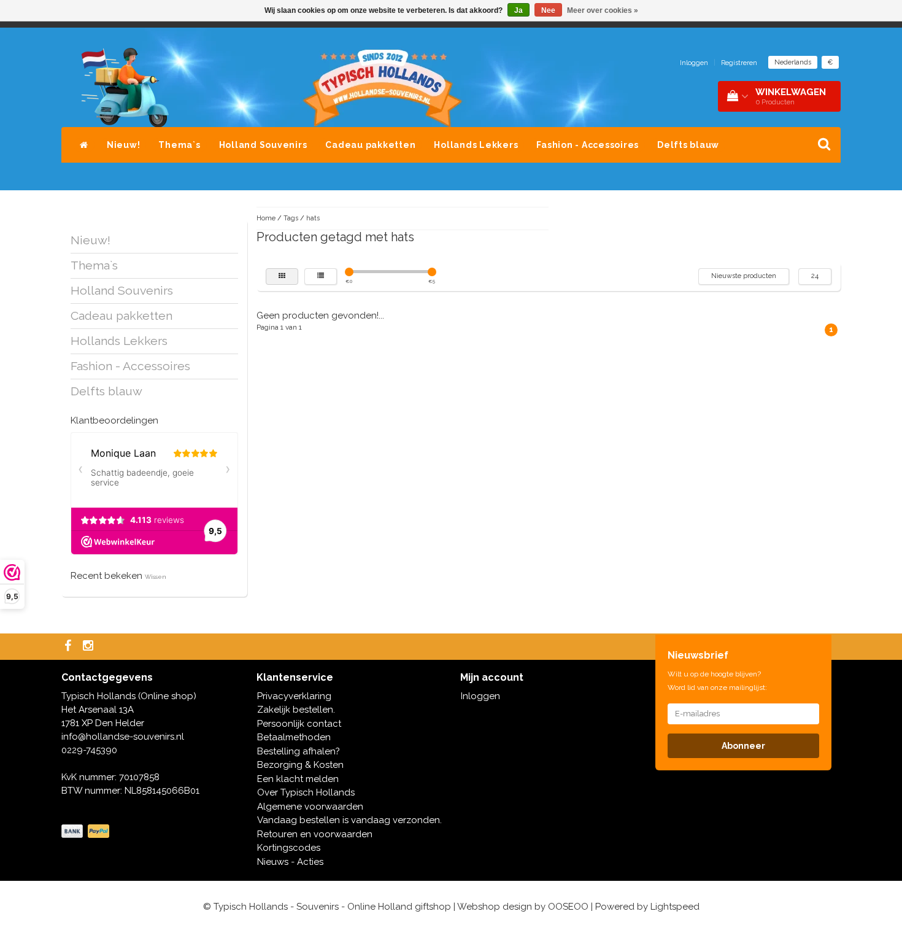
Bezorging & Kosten (300, 764)
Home (266, 218)
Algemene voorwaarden (310, 806)
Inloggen (694, 63)
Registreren (739, 63)
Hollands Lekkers (476, 145)
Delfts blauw (688, 145)
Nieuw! (124, 145)
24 (815, 276)
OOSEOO (568, 906)
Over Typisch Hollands (306, 792)
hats (313, 218)
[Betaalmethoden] (86, 831)
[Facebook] (69, 647)
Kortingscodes (288, 847)
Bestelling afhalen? (298, 751)
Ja (518, 10)
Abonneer (743, 746)
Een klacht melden (298, 778)
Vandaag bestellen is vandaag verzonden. (349, 820)
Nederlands (792, 62)
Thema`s (179, 145)
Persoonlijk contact (299, 723)
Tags (290, 218)
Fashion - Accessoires (587, 145)
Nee (548, 10)
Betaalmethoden (294, 737)
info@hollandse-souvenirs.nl (122, 736)
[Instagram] (89, 647)
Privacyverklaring (294, 696)
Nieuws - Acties (290, 861)
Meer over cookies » (602, 10)
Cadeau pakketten (370, 145)
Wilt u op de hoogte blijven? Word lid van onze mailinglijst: (717, 681)
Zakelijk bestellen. (296, 709)
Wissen (155, 576)
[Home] (84, 145)
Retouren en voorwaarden (314, 834)
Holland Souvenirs (263, 145)
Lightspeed (675, 906)
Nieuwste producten (743, 276)
